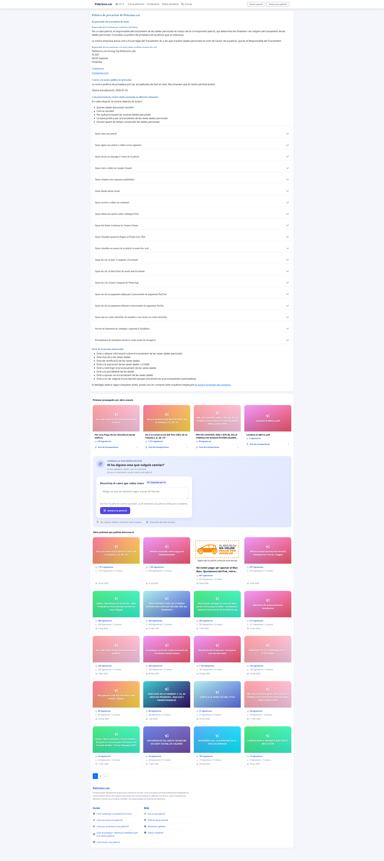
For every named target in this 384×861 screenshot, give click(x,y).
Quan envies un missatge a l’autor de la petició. (117, 156)
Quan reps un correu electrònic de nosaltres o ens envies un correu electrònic (131, 317)
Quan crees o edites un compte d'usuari (113, 168)
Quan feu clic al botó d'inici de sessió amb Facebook (120, 271)
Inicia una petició (278, 4)
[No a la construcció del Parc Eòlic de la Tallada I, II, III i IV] (166, 428)
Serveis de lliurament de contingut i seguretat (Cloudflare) (122, 328)
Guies (96, 808)
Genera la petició (117, 510)
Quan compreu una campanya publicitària (114, 179)
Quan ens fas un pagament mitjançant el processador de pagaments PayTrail (130, 294)
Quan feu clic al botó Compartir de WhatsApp (117, 282)
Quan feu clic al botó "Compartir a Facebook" (117, 260)
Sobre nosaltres (170, 4)
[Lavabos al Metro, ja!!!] (267, 426)
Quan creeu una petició (106, 133)
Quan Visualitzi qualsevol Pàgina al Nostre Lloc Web (120, 237)
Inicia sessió (256, 4)
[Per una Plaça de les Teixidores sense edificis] (116, 428)
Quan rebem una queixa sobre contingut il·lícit (117, 214)
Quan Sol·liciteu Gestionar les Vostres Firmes (116, 225)
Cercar (188, 4)
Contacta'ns (153, 4)
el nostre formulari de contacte (212, 384)
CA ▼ (121, 4)
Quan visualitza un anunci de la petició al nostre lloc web (122, 248)
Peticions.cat (103, 4)
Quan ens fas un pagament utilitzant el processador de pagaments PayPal (129, 305)
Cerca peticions (136, 4)
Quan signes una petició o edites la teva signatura (118, 145)
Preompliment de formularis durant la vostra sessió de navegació (125, 340)
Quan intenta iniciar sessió (107, 191)
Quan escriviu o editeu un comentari (112, 202)
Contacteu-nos (100, 73)
